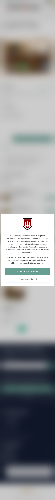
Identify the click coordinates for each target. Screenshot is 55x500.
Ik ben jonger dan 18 (28, 279)
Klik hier (28, 250)
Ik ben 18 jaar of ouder (27, 271)
